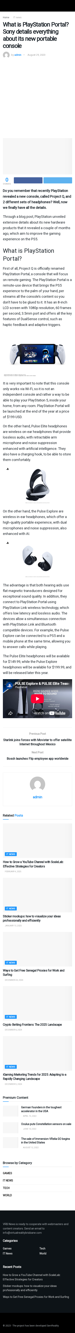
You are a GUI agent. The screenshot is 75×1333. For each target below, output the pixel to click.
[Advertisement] (37, 97)
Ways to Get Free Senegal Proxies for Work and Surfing (36, 1296)
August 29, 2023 (36, 54)
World (7, 1195)
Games (7, 1173)
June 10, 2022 (29, 1129)
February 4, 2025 (12, 871)
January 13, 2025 (13, 926)
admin (17, 54)
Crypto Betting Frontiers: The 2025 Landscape (32, 1024)
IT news (17, 17)
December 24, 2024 (13, 980)
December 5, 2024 (13, 1084)
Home (6, 17)
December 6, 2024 (13, 1030)
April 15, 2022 (30, 1116)
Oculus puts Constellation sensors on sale (46, 1124)
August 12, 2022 (31, 1147)
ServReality (53, 1325)
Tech (6, 1188)
